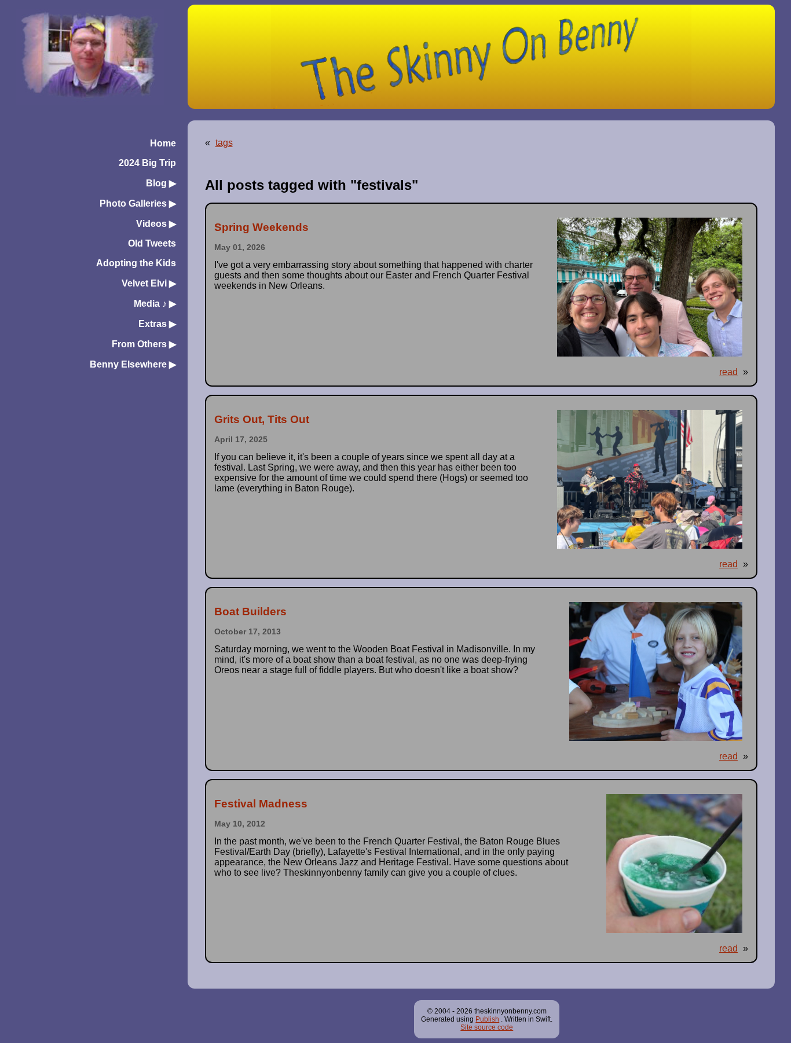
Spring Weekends (261, 227)
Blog (161, 183)
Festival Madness (260, 804)
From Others (144, 344)
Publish (487, 1019)
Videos (156, 224)
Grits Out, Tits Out (261, 419)
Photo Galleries (138, 203)
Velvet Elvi (149, 283)
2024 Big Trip (147, 163)
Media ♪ (155, 304)
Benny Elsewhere (133, 364)
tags (224, 143)
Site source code (486, 1027)
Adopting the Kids (136, 263)
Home (163, 143)
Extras (157, 324)
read (728, 372)
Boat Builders (250, 611)
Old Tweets (152, 243)
